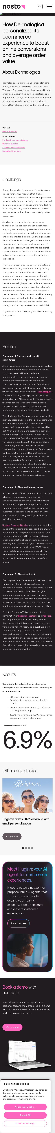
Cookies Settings (25, 1123)
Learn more (18, 923)
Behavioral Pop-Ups (11, 151)
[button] (40, 6)
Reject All (25, 1115)
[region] (25, 1106)
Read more (12, 836)
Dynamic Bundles (10, 144)
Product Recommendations (15, 140)
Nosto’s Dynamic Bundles (15, 525)
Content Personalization (13, 147)
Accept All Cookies (25, 1107)
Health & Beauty (9, 131)
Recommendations (27, 616)
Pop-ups (46, 616)
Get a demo (12, 1027)
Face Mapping (44, 391)
